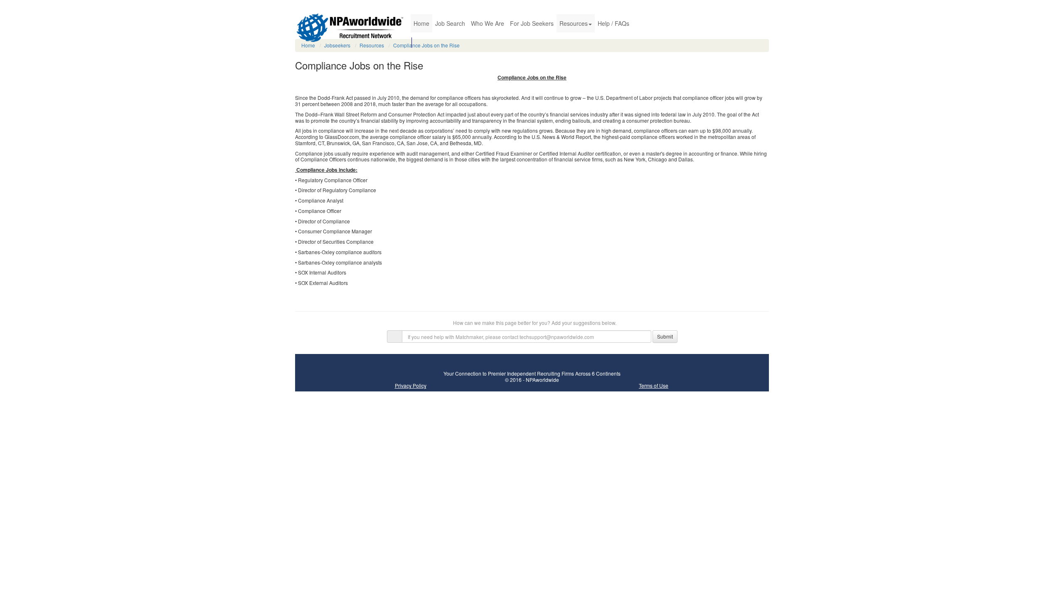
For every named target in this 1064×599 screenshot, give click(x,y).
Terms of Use (653, 385)
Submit (665, 336)
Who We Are (487, 23)
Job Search (450, 23)
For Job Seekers (532, 23)
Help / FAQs (613, 23)
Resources (573, 23)
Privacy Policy (410, 385)
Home (421, 23)
